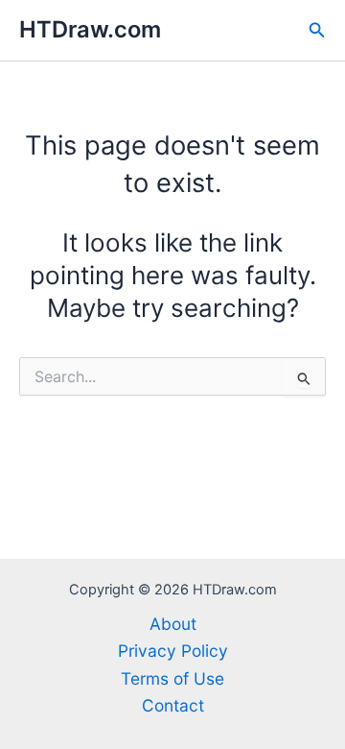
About (173, 624)
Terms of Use (172, 678)
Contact (173, 705)
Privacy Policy (173, 650)
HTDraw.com (90, 29)
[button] (317, 30)
